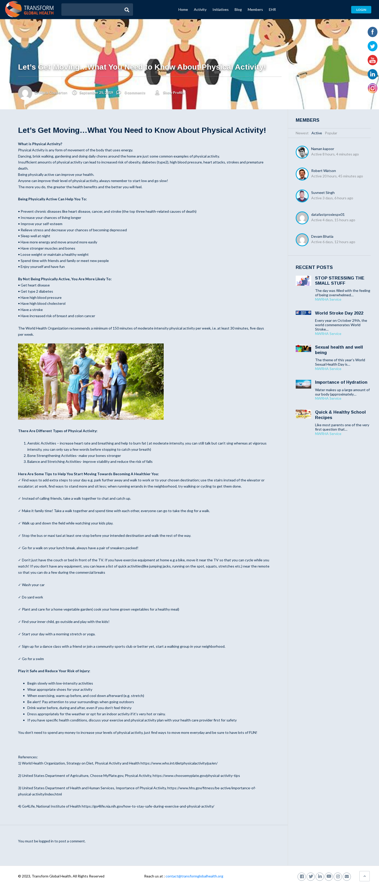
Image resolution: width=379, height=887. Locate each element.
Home (183, 9)
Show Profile (173, 92)
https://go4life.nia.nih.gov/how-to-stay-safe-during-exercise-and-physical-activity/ (148, 806)
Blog (238, 9)
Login (361, 10)
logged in (46, 841)
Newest (302, 133)
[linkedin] (320, 876)
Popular (331, 133)
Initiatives (220, 9)
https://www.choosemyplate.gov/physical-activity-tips (196, 775)
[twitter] (311, 876)
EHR (272, 9)
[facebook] (302, 876)
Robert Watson (323, 170)
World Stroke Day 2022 (339, 313)
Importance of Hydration (341, 382)
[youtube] (329, 876)
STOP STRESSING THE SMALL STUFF (339, 281)
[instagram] (338, 876)
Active (316, 133)
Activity (200, 9)
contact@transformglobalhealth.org (194, 876)
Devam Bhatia (322, 236)
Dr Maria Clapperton (51, 92)
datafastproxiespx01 (328, 214)
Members (255, 9)
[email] (347, 876)
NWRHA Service (328, 299)
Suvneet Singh (323, 192)
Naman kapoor (322, 148)
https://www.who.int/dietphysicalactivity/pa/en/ (179, 763)
